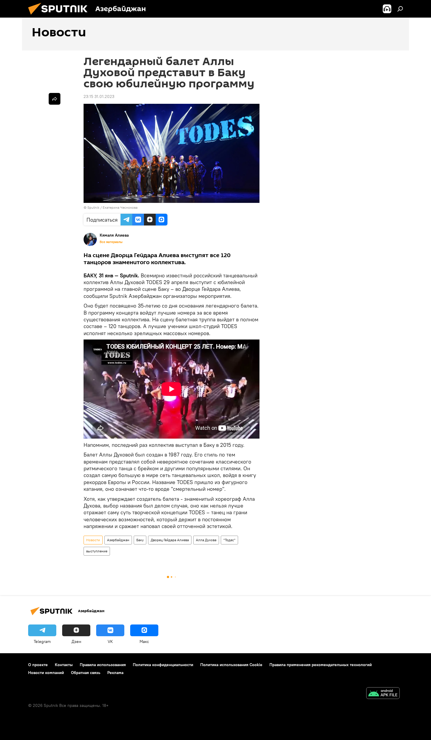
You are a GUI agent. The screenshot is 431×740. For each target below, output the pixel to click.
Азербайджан (118, 540)
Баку (140, 540)
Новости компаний (46, 672)
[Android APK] (383, 693)
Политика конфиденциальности (163, 664)
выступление (96, 551)
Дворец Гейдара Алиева (170, 540)
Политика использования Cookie (231, 664)
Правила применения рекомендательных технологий (320, 664)
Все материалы (111, 242)
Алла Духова (206, 540)
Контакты (64, 664)
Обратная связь (85, 672)
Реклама (115, 672)
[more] (54, 99)
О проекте (38, 664)
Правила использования (103, 664)
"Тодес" (229, 540)
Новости (93, 540)
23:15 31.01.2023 (99, 96)
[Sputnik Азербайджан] (60, 16)
